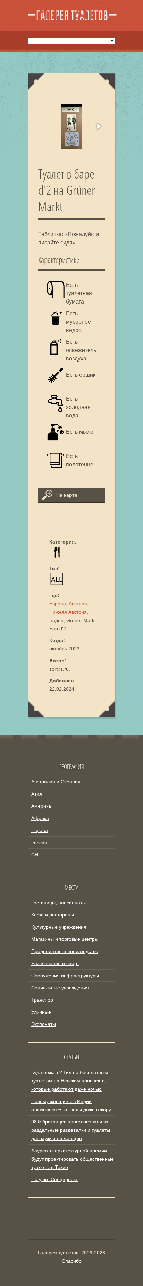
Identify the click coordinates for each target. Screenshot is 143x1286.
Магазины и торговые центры (64, 939)
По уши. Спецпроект (54, 1179)
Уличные (41, 1012)
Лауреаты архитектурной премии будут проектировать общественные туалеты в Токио (72, 1159)
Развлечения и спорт (55, 963)
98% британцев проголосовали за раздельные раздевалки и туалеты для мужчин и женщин (70, 1130)
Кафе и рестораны (52, 915)
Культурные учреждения (58, 927)
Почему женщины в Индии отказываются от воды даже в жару (71, 1105)
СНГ (36, 854)
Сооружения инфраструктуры (65, 975)
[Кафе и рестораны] (56, 556)
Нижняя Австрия (68, 612)
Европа (57, 603)
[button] (98, 126)
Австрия (78, 603)
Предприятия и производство (64, 951)
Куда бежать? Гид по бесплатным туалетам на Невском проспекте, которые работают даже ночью (69, 1081)
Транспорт (43, 1000)
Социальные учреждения (60, 987)
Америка (41, 806)
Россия (39, 842)
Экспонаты (43, 1024)
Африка (40, 818)
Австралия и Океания (56, 782)
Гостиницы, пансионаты (58, 902)
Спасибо (72, 1261)
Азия (36, 794)
